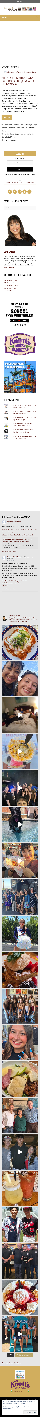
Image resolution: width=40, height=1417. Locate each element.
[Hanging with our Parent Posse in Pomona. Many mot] (20, 897)
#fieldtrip (11, 581)
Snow (18, 128)
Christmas (8, 125)
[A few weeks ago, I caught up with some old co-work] (20, 1115)
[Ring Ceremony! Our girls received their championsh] (20, 1042)
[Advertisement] (20, 41)
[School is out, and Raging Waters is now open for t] (20, 1334)
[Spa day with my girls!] (20, 1188)
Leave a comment (11, 140)
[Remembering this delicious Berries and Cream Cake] (20, 970)
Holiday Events (18, 125)
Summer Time (8, 291)
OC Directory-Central (11, 285)
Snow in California (8, 137)
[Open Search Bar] (37, 18)
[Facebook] (10, 192)
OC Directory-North (10, 280)
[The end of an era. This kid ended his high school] (20, 1261)
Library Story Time (10, 288)
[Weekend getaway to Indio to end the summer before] (20, 715)
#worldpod (17, 583)
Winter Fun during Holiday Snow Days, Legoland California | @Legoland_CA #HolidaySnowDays (18, 81)
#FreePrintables (29, 535)
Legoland (11, 128)
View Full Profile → (10, 267)
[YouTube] (24, 192)
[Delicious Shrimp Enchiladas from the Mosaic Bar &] (20, 642)
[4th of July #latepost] (20, 1152)
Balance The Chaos (14, 521)
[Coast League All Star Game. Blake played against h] (20, 1224)
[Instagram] (29, 192)
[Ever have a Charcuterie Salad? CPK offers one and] (20, 1079)
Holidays (28, 125)
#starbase (5, 581)
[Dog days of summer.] (20, 824)
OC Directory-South (10, 283)
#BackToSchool (18, 535)
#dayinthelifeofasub (21, 581)
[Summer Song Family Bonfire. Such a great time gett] (20, 678)
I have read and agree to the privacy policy (20, 182)
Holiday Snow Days (11, 134)
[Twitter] (15, 192)
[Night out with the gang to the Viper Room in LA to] (20, 788)
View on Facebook (6, 551)
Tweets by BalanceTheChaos (11, 1363)
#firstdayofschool (7, 535)
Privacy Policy (7, 1408)
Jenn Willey (9, 251)
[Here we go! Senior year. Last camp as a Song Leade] (20, 933)
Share (14, 551)
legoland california (27, 134)
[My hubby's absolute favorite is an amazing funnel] (20, 1297)
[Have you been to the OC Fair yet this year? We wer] (20, 860)
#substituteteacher (8, 583)
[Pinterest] (20, 192)
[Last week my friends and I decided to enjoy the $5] (20, 751)
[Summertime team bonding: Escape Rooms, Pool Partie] (20, 1006)
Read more (7, 117)
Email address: (20, 158)
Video (7, 586)
